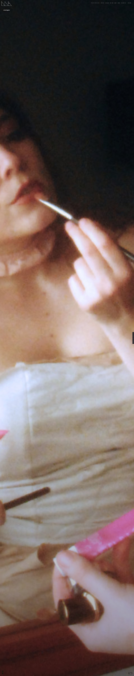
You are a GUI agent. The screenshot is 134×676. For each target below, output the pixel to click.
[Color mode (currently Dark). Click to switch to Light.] (2, 671)
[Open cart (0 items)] (2, 673)
